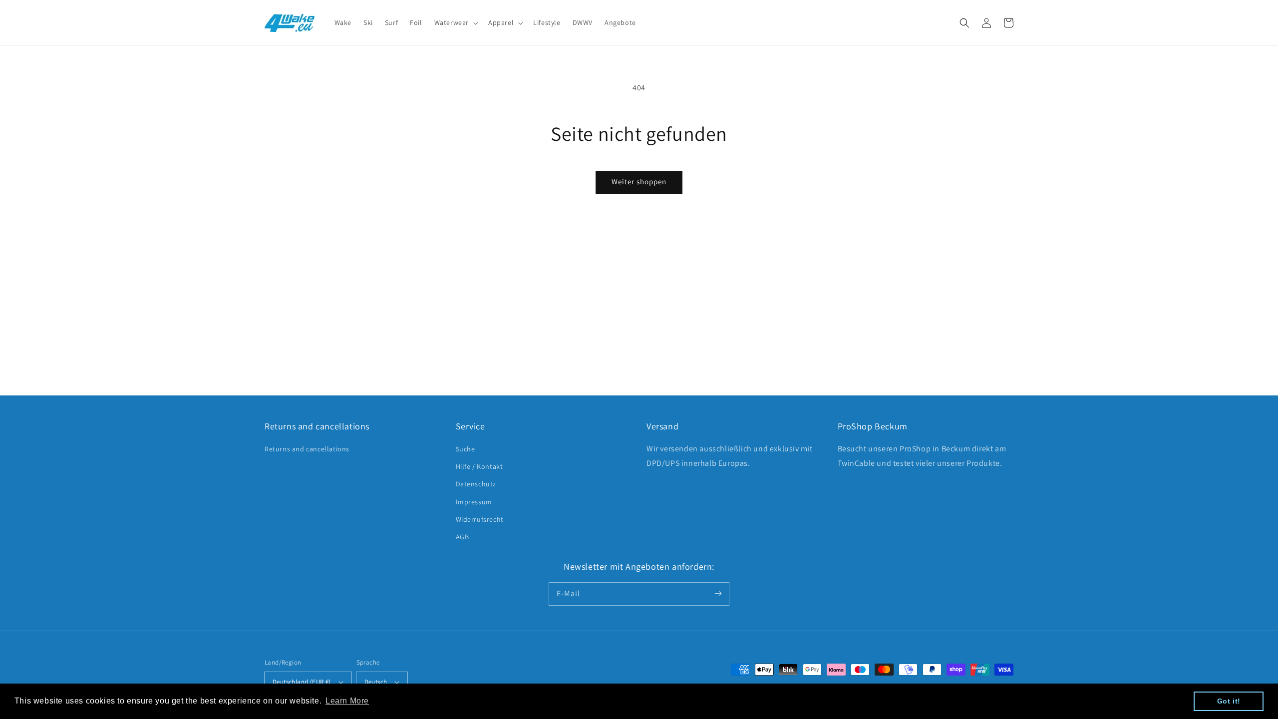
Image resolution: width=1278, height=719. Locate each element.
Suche (465, 448)
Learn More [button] (347, 701)
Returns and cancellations (307, 448)
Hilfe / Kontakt (479, 466)
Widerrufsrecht (480, 519)
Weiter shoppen (639, 181)
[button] (964, 23)
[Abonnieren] (718, 594)
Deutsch (375, 682)
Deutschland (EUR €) (302, 682)
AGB (462, 536)
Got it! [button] (1229, 701)
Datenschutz (476, 483)
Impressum (474, 501)
